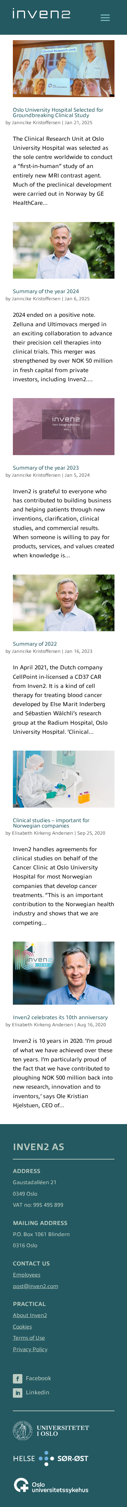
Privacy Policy (30, 1349)
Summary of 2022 (35, 644)
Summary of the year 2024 (46, 291)
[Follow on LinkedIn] (17, 1393)
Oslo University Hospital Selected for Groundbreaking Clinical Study (58, 112)
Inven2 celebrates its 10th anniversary (60, 1017)
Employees (26, 1275)
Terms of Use (29, 1338)
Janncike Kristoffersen (36, 122)
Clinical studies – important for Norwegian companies (51, 823)
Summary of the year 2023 (46, 468)
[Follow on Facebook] (17, 1379)
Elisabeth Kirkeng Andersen (42, 833)
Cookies (22, 1327)
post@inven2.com (35, 1286)
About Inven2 (30, 1315)
